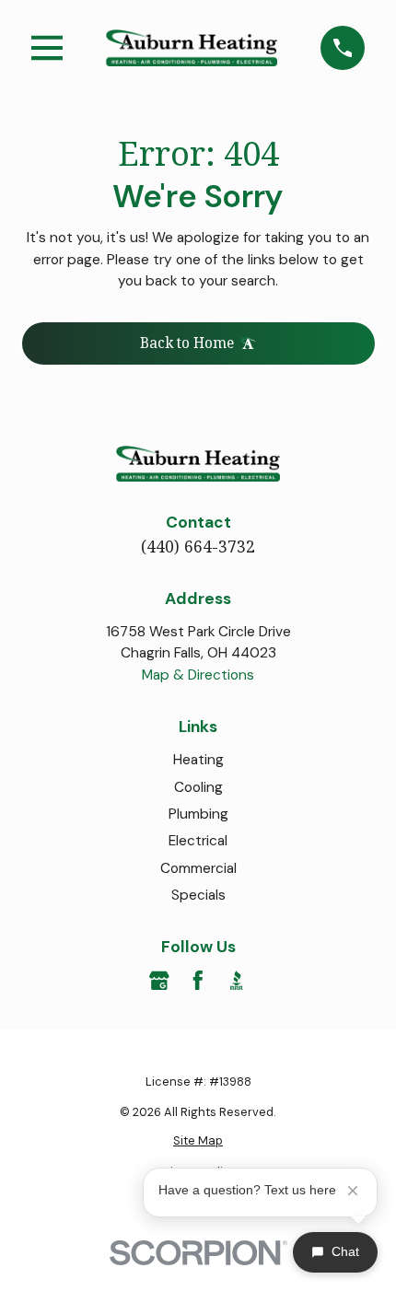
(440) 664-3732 (198, 546)
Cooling (198, 787)
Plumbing (198, 814)
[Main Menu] (47, 48)
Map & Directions (198, 675)
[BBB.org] (237, 981)
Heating (198, 759)
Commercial (198, 868)
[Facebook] (198, 981)
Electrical (198, 841)
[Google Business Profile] (159, 981)
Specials (198, 895)
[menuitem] (198, 1140)
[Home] (191, 47)
